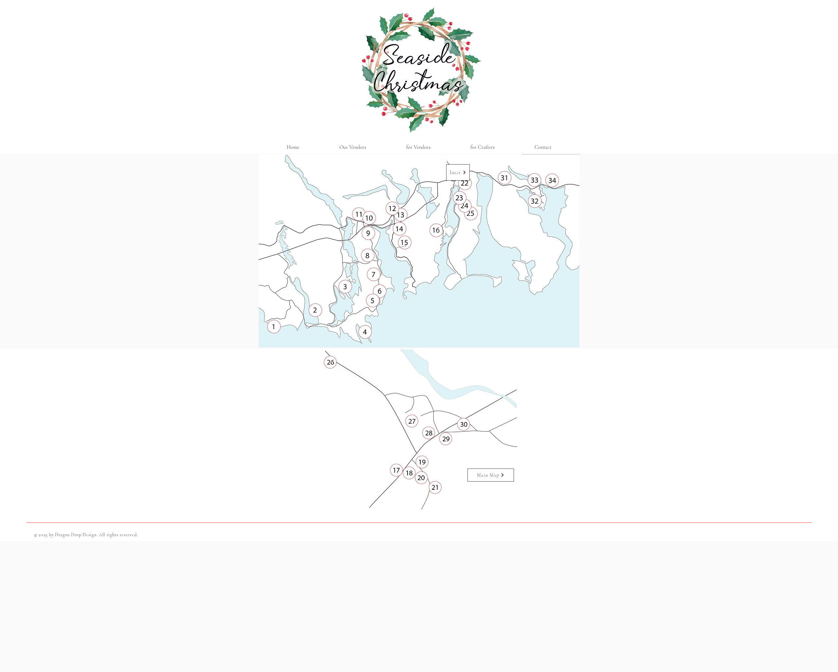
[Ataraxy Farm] (274, 327)
